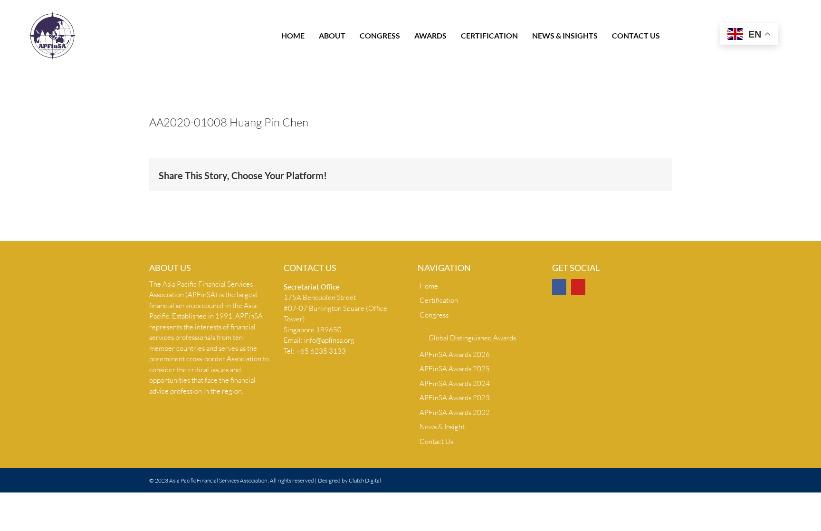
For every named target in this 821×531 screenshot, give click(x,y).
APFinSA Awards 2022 (455, 412)
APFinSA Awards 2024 (455, 383)
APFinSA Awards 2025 (455, 368)
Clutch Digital (365, 480)
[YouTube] (578, 287)
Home (429, 285)
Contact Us (436, 441)
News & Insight (442, 426)
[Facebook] (559, 287)
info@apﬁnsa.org (329, 340)
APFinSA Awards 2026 (455, 354)
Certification (439, 300)
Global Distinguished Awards (472, 337)
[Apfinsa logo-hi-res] (52, 15)
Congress (434, 314)
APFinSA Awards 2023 (455, 397)
